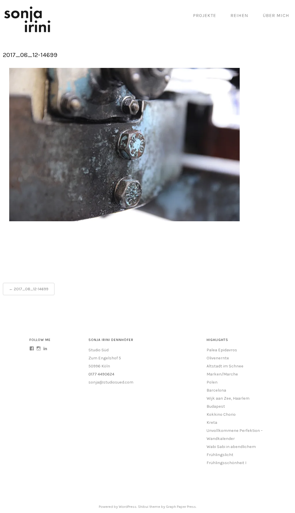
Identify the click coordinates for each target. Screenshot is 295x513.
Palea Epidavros (222, 350)
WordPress (128, 506)
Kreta (212, 422)
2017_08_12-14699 (31, 289)
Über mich (276, 15)
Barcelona (216, 390)
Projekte (204, 15)
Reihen (239, 15)
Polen (212, 382)
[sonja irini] (27, 31)
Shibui (143, 506)
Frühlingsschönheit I (226, 462)
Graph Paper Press (181, 506)
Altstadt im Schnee (225, 366)
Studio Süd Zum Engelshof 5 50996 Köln (104, 358)
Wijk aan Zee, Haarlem (228, 398)
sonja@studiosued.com (110, 382)
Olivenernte (218, 358)
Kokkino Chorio (221, 414)
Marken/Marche (222, 374)
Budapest (216, 406)
